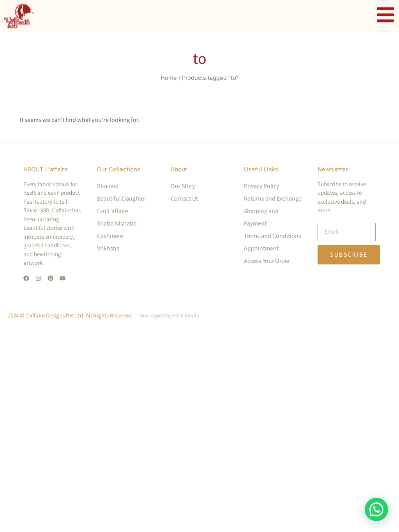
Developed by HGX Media (169, 315)
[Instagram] (38, 278)
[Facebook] (26, 278)
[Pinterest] (50, 278)
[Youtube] (62, 278)
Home (169, 77)
